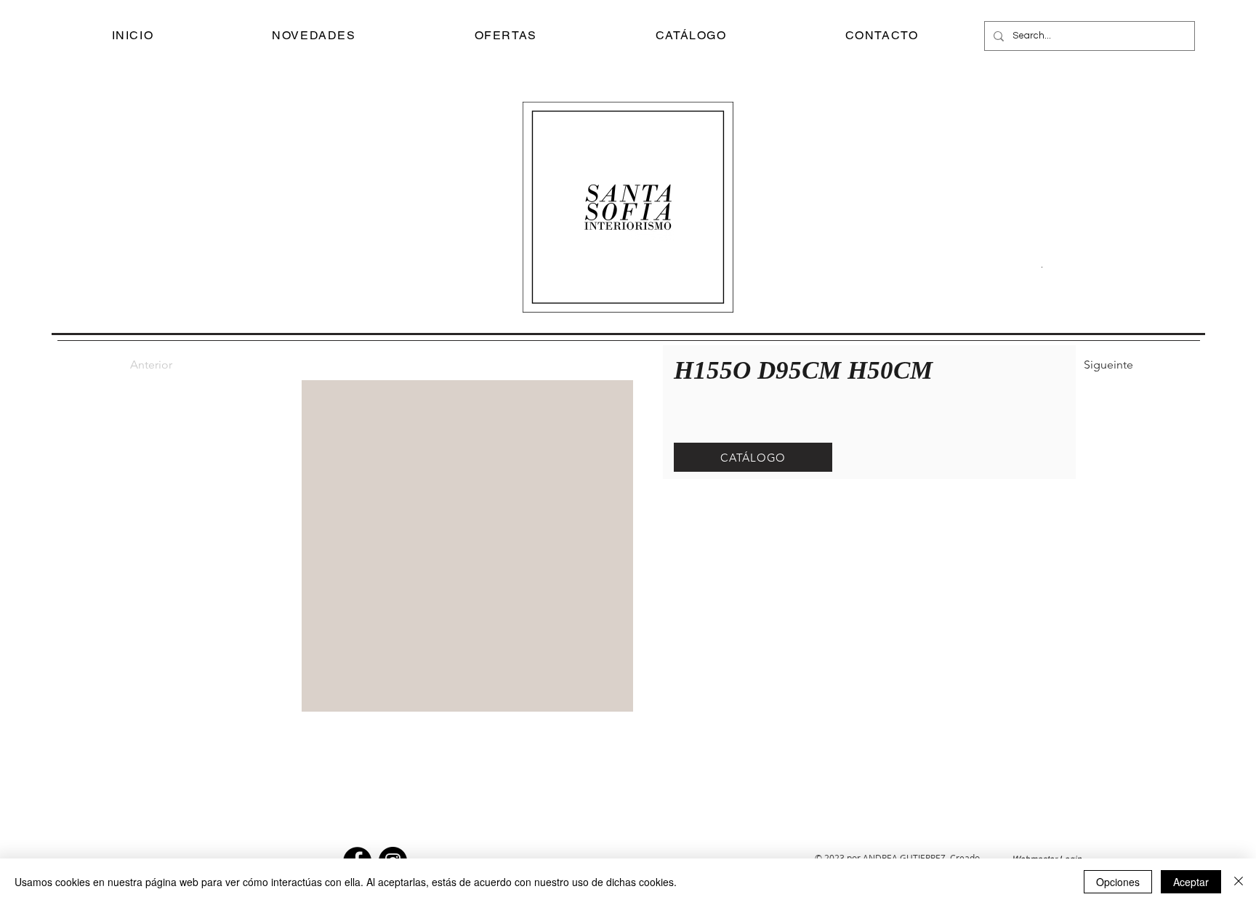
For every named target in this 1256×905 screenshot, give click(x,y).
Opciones (1118, 881)
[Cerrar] (1238, 881)
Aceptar (1191, 881)
